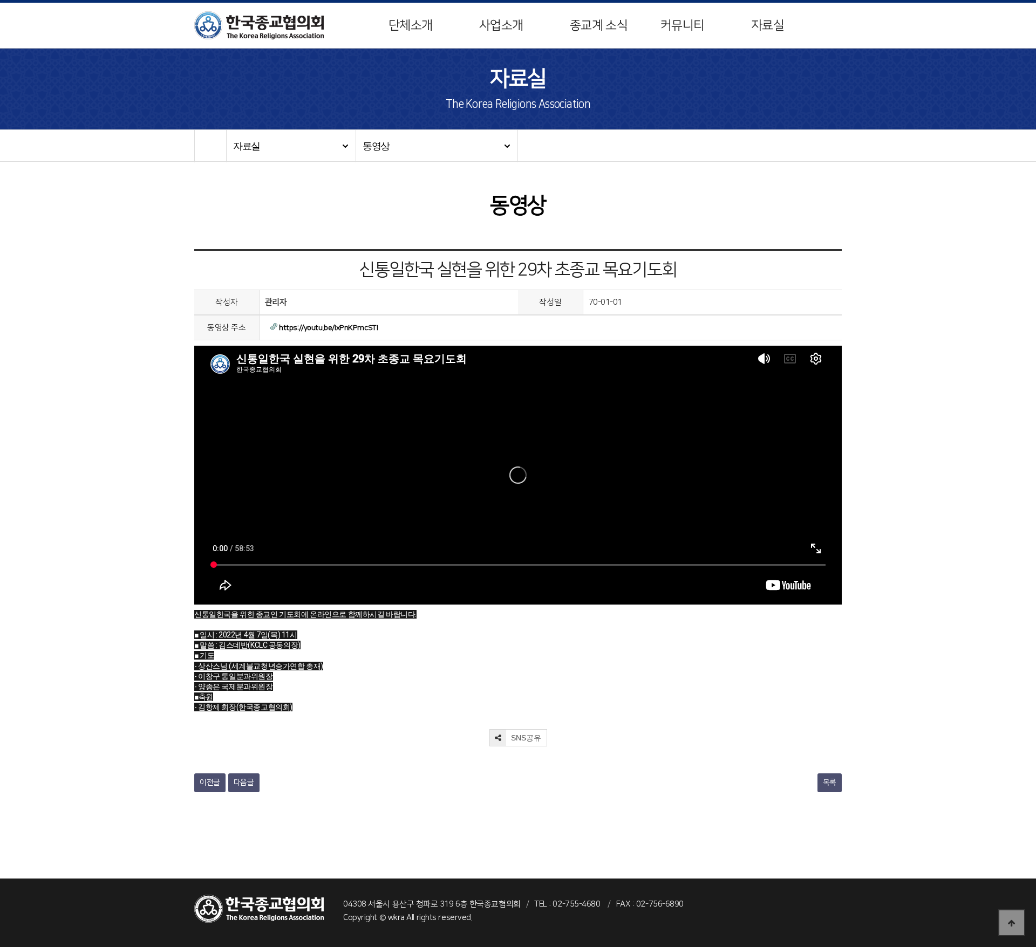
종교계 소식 (599, 25)
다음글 (244, 782)
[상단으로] (1011, 922)
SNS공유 (525, 737)
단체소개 (410, 25)
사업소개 (501, 25)
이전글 (210, 782)
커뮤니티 (682, 25)
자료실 (767, 25)
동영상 (376, 146)
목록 (829, 782)
